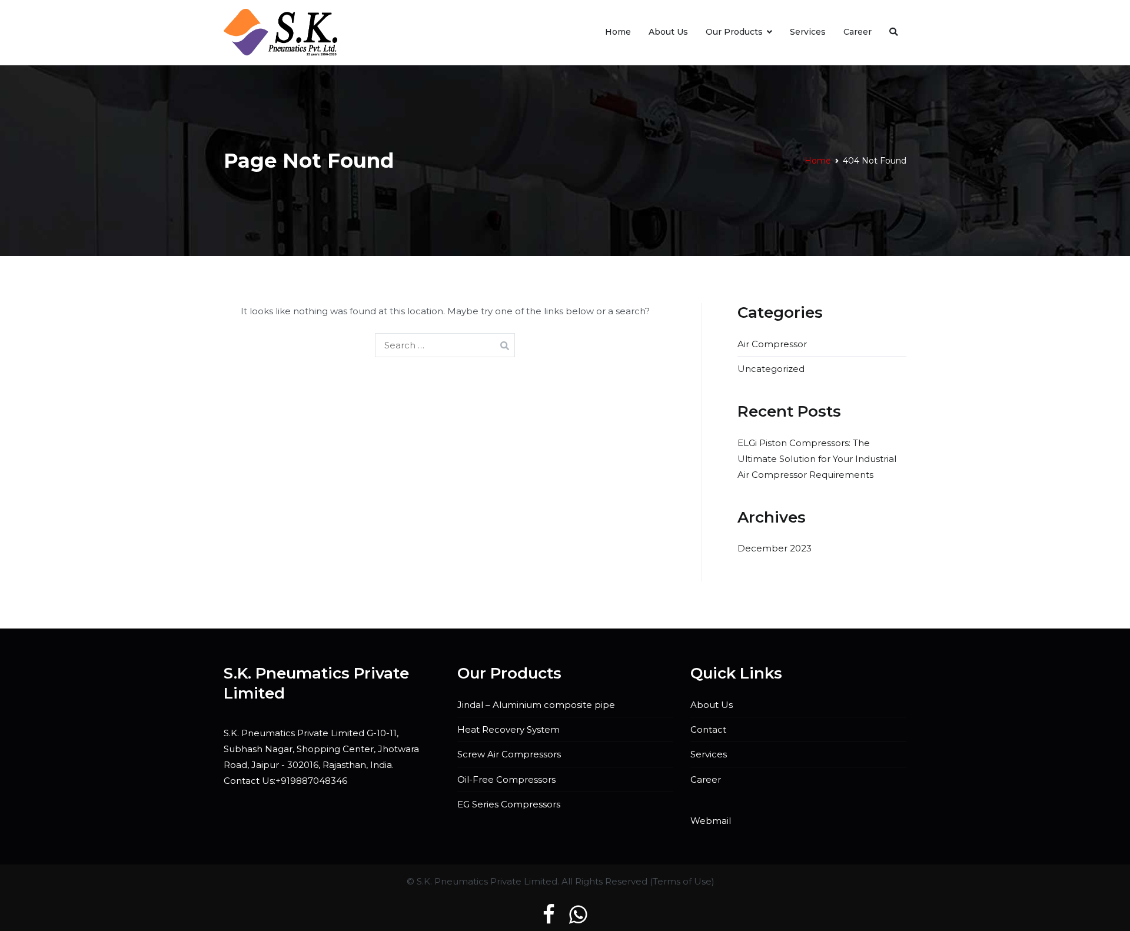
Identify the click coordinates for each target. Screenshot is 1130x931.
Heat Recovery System (508, 729)
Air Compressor (772, 344)
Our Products (734, 31)
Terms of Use (682, 881)
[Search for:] (445, 345)
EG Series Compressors (508, 804)
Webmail (710, 820)
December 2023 (774, 548)
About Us (668, 31)
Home (618, 31)
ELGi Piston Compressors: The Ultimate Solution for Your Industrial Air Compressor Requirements (816, 458)
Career (857, 31)
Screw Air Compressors (509, 754)
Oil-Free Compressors (506, 779)
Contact (708, 729)
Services (808, 31)
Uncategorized (771, 368)
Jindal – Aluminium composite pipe (536, 704)
